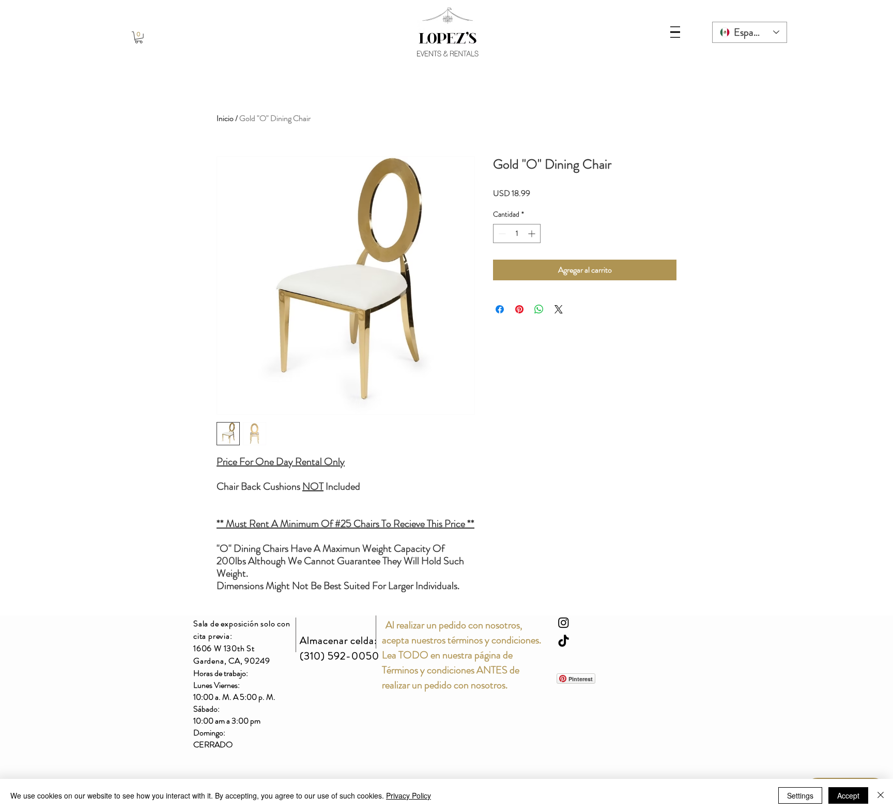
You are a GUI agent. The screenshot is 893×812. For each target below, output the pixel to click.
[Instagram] (564, 622)
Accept (848, 795)
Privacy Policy (408, 795)
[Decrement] (501, 233)
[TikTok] (564, 642)
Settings (800, 795)
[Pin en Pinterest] (519, 309)
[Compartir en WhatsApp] (539, 309)
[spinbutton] (516, 233)
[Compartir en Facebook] (500, 309)
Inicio (225, 118)
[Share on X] (558, 309)
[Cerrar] (880, 795)
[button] (139, 37)
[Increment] (532, 233)
